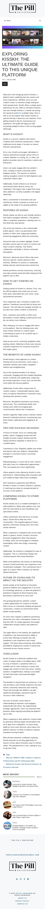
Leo (3, 79)
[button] (40, 21)
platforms (17, 113)
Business (16, 781)
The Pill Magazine (23, 893)
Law (14, 802)
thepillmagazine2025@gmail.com (22, 855)
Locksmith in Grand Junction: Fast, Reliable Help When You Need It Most (25, 785)
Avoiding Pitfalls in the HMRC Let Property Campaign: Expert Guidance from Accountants (25, 827)
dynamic (15, 139)
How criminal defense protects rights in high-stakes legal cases (26, 816)
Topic (5, 84)
